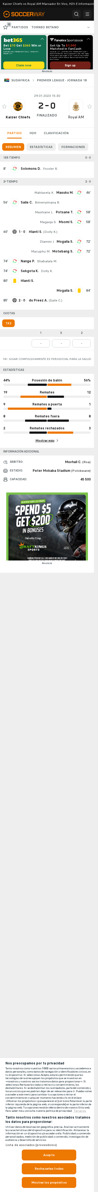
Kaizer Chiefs (18, 119)
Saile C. (27, 204)
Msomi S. (66, 224)
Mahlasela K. (44, 194)
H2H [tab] (32, 135)
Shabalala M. (47, 263)
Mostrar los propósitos (49, 1182)
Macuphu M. (40, 253)
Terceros (80, 1111)
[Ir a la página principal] (27, 14)
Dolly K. (50, 234)
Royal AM (76, 119)
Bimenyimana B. (47, 204)
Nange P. (28, 263)
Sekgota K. (30, 273)
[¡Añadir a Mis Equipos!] (4, 108)
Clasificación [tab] (56, 135)
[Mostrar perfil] (18, 108)
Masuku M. (64, 194)
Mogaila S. (65, 243)
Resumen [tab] (13, 149)
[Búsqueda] (76, 14)
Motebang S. (62, 253)
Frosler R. (50, 170)
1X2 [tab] (8, 325)
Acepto (49, 1155)
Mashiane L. (44, 214)
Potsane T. (64, 214)
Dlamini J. (47, 243)
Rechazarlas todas (49, 1169)
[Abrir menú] (87, 14)
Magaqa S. (48, 224)
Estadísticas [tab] (41, 149)
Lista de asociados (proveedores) (31, 1145)
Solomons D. (31, 170)
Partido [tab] (14, 135)
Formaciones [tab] (73, 149)
